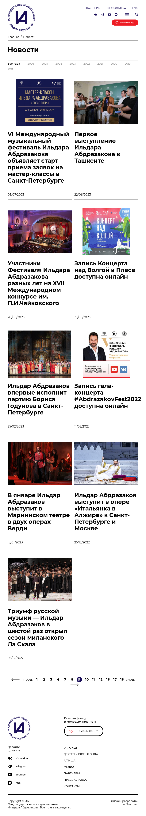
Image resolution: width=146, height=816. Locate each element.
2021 (100, 63)
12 (100, 679)
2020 (114, 63)
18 (122, 679)
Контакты (72, 786)
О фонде (70, 747)
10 (87, 679)
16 (108, 679)
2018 (10, 68)
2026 (31, 63)
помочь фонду (127, 22)
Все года (14, 63)
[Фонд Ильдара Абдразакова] (21, 17)
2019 (128, 63)
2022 (86, 63)
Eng (134, 8)
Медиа (69, 767)
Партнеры (72, 773)
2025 (45, 63)
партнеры (93, 8)
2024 (59, 63)
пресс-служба (116, 8)
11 (93, 679)
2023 (73, 63)
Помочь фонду (87, 731)
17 (115, 679)
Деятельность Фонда (81, 754)
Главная (13, 37)
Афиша (69, 760)
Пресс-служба (75, 780)
